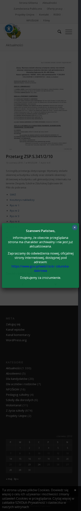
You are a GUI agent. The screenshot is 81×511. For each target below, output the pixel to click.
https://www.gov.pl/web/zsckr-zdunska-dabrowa (40, 268)
